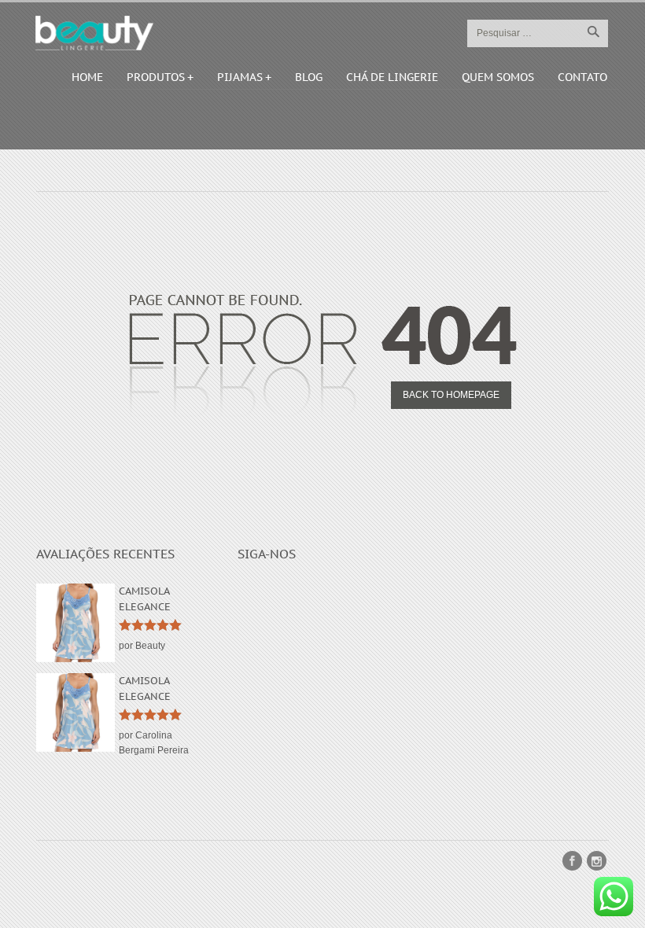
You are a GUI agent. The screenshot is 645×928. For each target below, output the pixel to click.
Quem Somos (498, 77)
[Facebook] (572, 861)
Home (87, 77)
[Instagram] (596, 861)
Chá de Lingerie (392, 77)
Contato (582, 77)
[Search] (593, 31)
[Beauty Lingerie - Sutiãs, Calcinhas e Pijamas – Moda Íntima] (94, 33)
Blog (308, 77)
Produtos (156, 77)
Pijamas (240, 77)
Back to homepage (451, 394)
